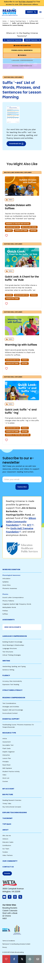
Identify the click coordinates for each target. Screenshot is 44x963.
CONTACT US (8, 867)
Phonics (5, 594)
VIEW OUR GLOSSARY (12, 627)
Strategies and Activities (10, 706)
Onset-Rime (6, 585)
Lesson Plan (6, 758)
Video (4, 775)
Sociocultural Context (9, 713)
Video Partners (7, 855)
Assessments (8, 619)
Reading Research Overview (11, 800)
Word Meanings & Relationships (13, 645)
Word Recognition (11, 569)
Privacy (4, 947)
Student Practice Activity (11, 771)
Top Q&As (6, 824)
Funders (5, 852)
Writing (6, 661)
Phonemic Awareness (9, 588)
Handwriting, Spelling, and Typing (13, 666)
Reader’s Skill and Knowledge (12, 710)
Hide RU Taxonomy (31, 40)
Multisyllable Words (9, 607)
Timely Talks (6, 803)
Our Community (9, 861)
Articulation (6, 578)
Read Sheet (6, 765)
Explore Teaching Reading (14, 812)
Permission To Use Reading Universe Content (16, 944)
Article (4, 738)
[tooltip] (6, 959)
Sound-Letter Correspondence (13, 597)
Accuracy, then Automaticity (12, 681)
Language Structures (9, 648)
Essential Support (10, 719)
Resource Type (9, 733)
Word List (5, 778)
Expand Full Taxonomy (14, 40)
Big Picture (7, 794)
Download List (17, 144)
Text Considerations (9, 703)
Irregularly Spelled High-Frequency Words (16, 604)
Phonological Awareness (11, 575)
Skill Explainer (7, 768)
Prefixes (5, 610)
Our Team (5, 849)
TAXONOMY (7, 818)
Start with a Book (9, 913)
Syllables (5, 582)
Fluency (6, 675)
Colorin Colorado (9, 910)
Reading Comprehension (13, 697)
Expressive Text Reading (10, 684)
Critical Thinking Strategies (11, 655)
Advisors (5, 839)
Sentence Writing (8, 670)
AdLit (4, 918)
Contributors (6, 845)
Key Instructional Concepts (11, 807)
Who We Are (6, 835)
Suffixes (5, 614)
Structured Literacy (12, 690)
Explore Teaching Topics (18, 21)
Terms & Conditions (8, 941)
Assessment (6, 742)
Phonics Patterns (8, 601)
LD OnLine (6, 916)
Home (4, 21)
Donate (7, 873)
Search (30, 12)
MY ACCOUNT (8, 789)
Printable (5, 761)
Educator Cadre (7, 842)
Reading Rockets (9, 908)
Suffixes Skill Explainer (13, 244)
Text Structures (7, 652)
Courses (5, 781)
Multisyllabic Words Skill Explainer (18, 172)
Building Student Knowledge (12, 642)
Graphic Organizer (8, 752)
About (5, 830)
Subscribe (22, 487)
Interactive (6, 755)
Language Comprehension (14, 636)
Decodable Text (7, 745)
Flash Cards (6, 748)
